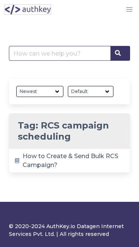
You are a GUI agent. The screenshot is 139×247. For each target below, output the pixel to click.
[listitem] (69, 161)
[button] (129, 9)
